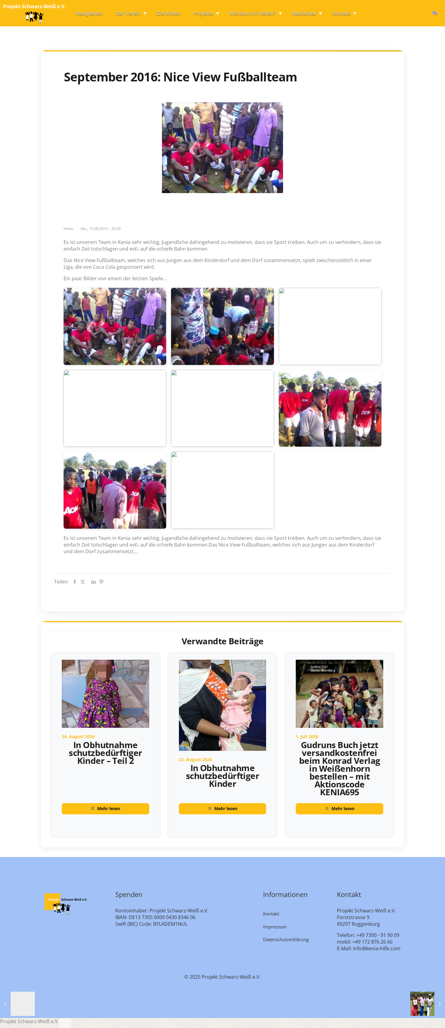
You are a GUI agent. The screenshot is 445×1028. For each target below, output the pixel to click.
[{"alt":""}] (115, 326)
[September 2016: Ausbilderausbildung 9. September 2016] (427, 1004)
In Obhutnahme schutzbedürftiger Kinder (222, 775)
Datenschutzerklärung (286, 939)
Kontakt (271, 914)
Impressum (275, 927)
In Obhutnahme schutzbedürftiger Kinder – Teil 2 (105, 752)
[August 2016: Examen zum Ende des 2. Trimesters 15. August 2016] (17, 1004)
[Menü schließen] (65, 1023)
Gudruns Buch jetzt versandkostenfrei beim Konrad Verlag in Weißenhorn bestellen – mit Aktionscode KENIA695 (339, 768)
